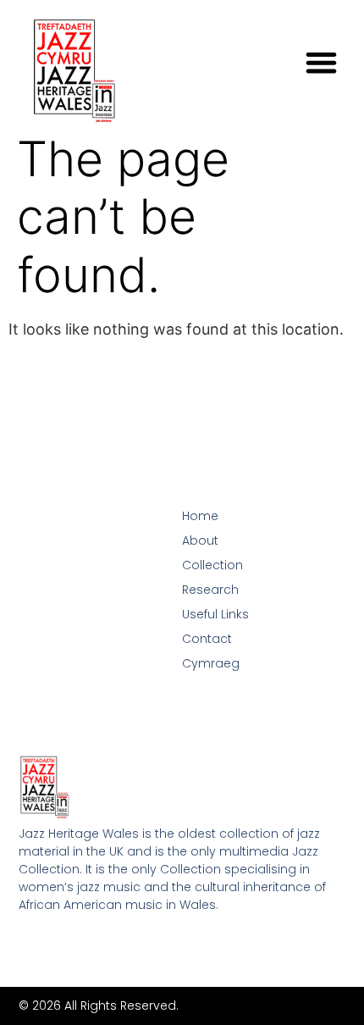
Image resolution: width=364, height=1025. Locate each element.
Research (210, 589)
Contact (207, 638)
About (200, 540)
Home (200, 515)
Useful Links (215, 614)
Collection (212, 565)
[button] (321, 62)
